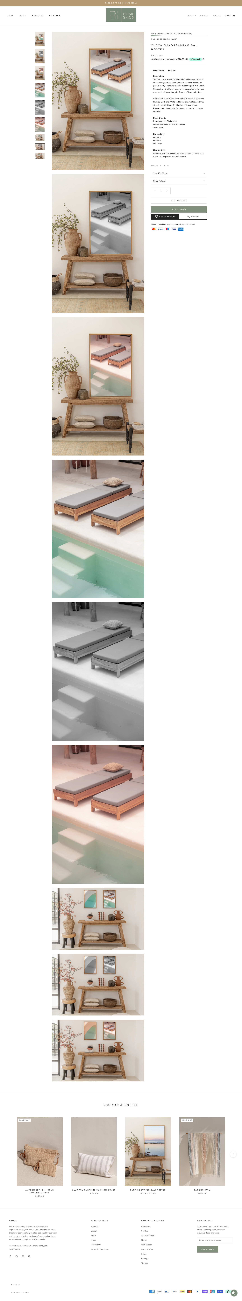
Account (204, 15)
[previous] (9, 1154)
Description (158, 70)
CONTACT (54, 15)
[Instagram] (17, 1256)
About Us (95, 1226)
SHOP (23, 15)
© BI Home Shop (20, 1292)
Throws (144, 1263)
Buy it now (179, 209)
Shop (93, 1235)
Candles (144, 1231)
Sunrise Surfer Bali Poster (148, 1190)
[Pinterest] (168, 165)
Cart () (230, 15)
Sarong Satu (202, 1190)
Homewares (146, 1244)
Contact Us (96, 1244)
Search (216, 15)
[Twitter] (164, 165)
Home (93, 1240)
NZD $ (190, 15)
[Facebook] (161, 165)
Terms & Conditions (99, 1249)
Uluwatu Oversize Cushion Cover (94, 1190)
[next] (233, 1154)
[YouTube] (29, 1256)
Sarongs (144, 1258)
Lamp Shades (147, 1249)
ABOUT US (37, 15)
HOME (10, 15)
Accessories (146, 1226)
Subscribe (207, 1249)
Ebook (144, 1240)
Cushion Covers (148, 1235)
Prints (143, 1254)
